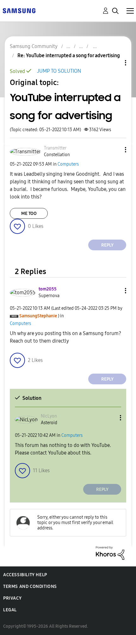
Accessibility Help (25, 574)
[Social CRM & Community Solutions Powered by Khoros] (110, 553)
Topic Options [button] (114, 63)
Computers (68, 164)
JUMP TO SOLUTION (59, 71)
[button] (115, 150)
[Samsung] (19, 10)
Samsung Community (34, 46)
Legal (10, 610)
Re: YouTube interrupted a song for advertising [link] (68, 55)
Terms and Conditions (30, 586)
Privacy (12, 598)
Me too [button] (29, 213)
